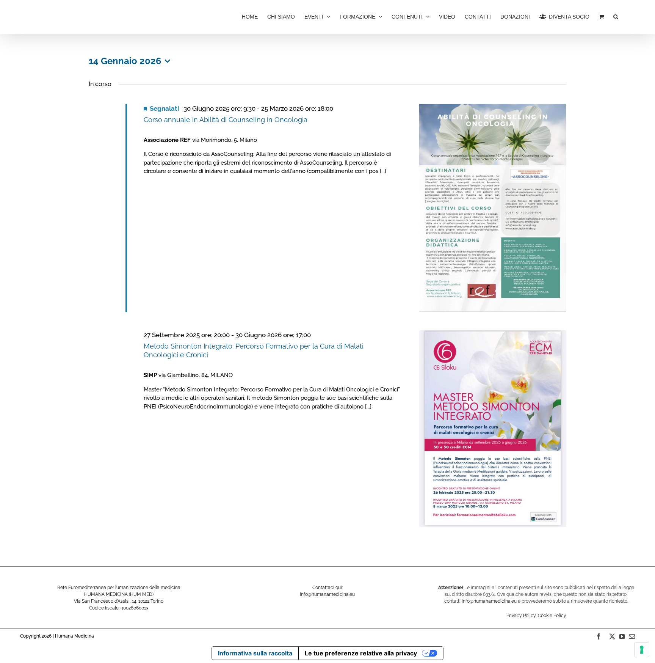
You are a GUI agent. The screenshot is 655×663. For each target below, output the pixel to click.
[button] (615, 16)
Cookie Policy (552, 615)
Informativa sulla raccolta (255, 653)
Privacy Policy (521, 615)
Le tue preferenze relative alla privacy (361, 653)
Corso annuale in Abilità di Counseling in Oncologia (225, 120)
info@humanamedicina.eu (489, 601)
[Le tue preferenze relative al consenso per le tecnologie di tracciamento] (642, 650)
